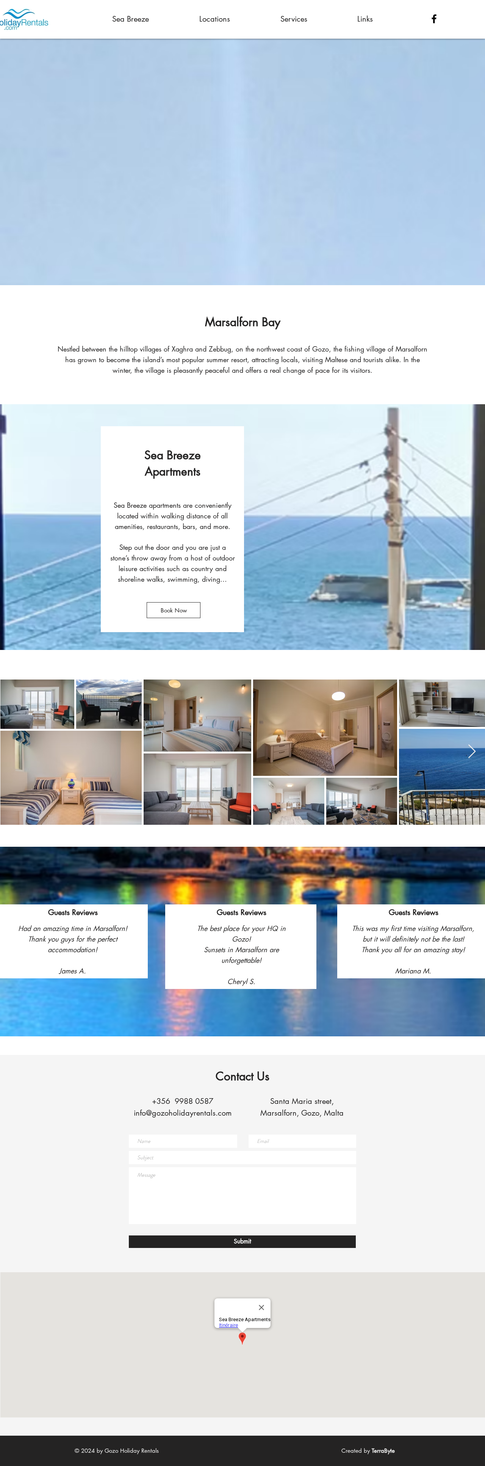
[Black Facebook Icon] (434, 19)
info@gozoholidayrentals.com (183, 1113)
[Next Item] (472, 751)
